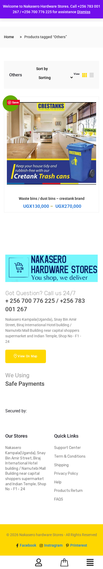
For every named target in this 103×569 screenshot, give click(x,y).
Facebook (27, 545)
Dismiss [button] (83, 12)
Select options (48, 198)
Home (9, 37)
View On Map (27, 356)
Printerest (78, 545)
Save (15, 102)
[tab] (84, 76)
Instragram (53, 545)
